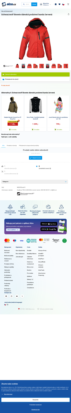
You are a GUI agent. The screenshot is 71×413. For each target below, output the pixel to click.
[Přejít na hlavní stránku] (9, 4)
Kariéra (29, 270)
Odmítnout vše (35, 409)
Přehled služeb (8, 280)
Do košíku (14, 129)
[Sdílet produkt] (68, 14)
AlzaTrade (41, 270)
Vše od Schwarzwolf (7, 11)
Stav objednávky (20, 250)
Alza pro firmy (42, 250)
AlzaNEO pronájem (41, 254)
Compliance (30, 287)
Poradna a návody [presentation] (12, 145)
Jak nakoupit (19, 256)
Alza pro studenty (40, 266)
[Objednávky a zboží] (56, 4)
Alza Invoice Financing (41, 274)
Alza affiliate (41, 262)
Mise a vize (30, 267)
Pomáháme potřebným (30, 283)
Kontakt (29, 250)
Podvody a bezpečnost (7, 289)
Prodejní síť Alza (9, 264)
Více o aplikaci (12, 229)
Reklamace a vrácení (8, 260)
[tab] (3, 145)
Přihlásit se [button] (45, 5)
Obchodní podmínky (7, 271)
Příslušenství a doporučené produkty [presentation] (29, 145)
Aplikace (29, 276)
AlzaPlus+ (41, 258)
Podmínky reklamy (7, 284)
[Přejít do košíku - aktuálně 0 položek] (68, 4)
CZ (7, 304)
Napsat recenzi (36, 158)
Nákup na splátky (9, 267)
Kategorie (5, 181)
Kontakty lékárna (31, 253)
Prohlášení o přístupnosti (8, 276)
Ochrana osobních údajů (46, 309)
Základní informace (30, 257)
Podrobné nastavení (35, 405)
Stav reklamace (20, 253)
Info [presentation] (3, 145)
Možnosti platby (8, 255)
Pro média (30, 273)
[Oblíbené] (59, 4)
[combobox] (26, 4)
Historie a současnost (30, 263)
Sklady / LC (30, 279)
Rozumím (35, 400)
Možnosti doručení (7, 251)
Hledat (34, 4)
